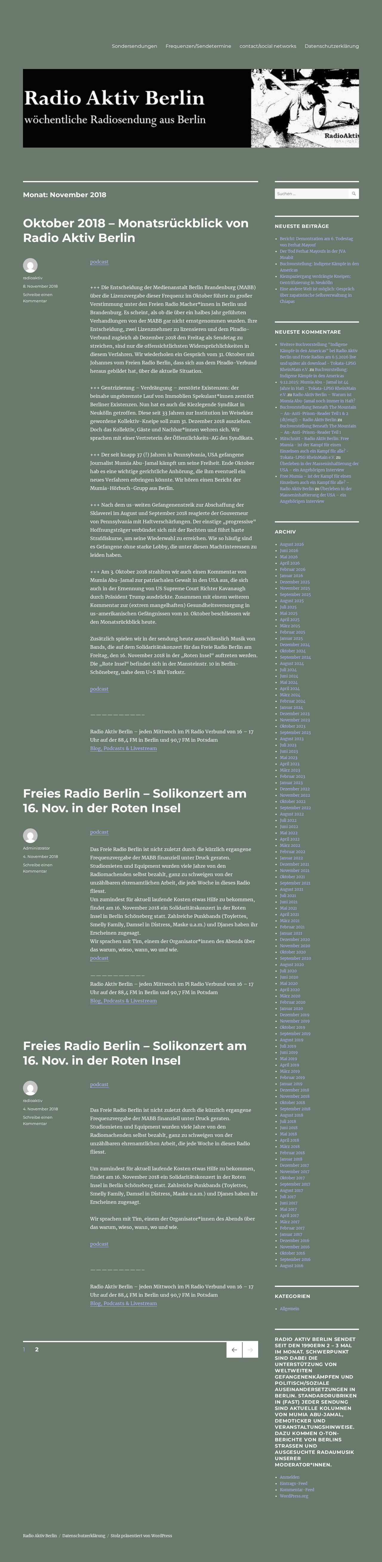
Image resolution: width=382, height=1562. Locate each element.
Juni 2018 (289, 1127)
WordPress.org (294, 1496)
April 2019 (289, 1065)
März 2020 (290, 996)
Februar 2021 (292, 927)
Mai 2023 (288, 757)
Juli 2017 (288, 1196)
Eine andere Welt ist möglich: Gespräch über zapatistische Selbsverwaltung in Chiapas (317, 295)
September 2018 (295, 1109)
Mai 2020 (289, 983)
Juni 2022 (289, 826)
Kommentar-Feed (297, 1489)
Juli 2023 (288, 745)
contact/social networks (268, 46)
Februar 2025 (292, 632)
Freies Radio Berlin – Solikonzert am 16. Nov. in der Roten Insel (135, 800)
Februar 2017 (292, 1228)
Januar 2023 (291, 782)
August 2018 (291, 1115)
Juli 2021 (288, 895)
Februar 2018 (292, 1152)
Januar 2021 (291, 933)
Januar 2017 (291, 1234)
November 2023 (295, 720)
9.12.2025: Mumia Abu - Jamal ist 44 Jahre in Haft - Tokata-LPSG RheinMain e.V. (318, 388)
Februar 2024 (292, 701)
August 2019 (292, 1040)
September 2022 (295, 807)
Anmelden (290, 1477)
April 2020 (290, 989)
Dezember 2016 (294, 1240)
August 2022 (292, 814)
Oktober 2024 (293, 651)
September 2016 (295, 1259)
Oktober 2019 (292, 1027)
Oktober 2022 (293, 801)
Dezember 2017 (294, 1165)
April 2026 (290, 563)
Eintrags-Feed (293, 1483)
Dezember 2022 (295, 789)
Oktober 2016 (292, 1253)
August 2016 (292, 1265)
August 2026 (292, 544)
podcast (99, 262)
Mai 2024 (289, 682)
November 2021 (294, 870)
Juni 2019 (289, 1052)
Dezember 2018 (294, 1090)
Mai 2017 (288, 1209)
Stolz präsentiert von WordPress (141, 1535)
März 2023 (290, 770)
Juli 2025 (288, 607)
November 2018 (294, 1096)
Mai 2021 (288, 908)
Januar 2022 (291, 858)
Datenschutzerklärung (332, 46)
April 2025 (290, 619)
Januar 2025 (291, 638)
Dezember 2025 (295, 582)
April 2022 (290, 839)
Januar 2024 (291, 707)
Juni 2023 (289, 751)
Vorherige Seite (234, 1357)
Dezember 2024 (295, 644)
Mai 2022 (289, 833)
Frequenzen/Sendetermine (198, 46)
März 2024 (290, 695)
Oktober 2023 (292, 726)
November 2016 (295, 1247)
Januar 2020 (291, 1008)
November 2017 (294, 1171)
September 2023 (295, 732)
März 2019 (290, 1071)
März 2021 (290, 920)
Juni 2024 (289, 676)
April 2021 (289, 914)
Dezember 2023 (294, 713)
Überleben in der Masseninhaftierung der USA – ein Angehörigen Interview (316, 495)
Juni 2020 (289, 977)
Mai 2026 (289, 557)
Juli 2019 (288, 1046)
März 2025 (290, 626)
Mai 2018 (288, 1134)
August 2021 (291, 889)
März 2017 (290, 1221)
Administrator (36, 848)
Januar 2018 (291, 1159)
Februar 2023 (292, 776)
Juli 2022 (288, 820)
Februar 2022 (292, 851)
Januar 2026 (291, 575)
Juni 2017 (289, 1203)
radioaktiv (32, 277)
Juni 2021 (289, 902)
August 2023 (292, 738)
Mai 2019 (288, 1058)
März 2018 (290, 1146)
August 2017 (291, 1190)
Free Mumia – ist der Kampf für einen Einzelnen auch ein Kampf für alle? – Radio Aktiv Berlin (315, 482)
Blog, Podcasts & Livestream (123, 748)
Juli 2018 (288, 1121)
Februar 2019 (292, 1077)
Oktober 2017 (292, 1178)
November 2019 (295, 1021)
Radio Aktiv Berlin (40, 1535)
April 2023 (289, 764)
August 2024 (292, 663)
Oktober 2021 (292, 876)
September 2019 (295, 1033)
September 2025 (295, 594)
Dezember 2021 (294, 864)
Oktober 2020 (293, 952)
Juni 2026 (289, 550)
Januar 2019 (291, 1083)
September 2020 (295, 958)
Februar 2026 (293, 569)
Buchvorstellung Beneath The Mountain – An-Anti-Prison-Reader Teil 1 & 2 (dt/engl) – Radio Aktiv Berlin (318, 413)
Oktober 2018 (292, 1102)
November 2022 (295, 795)
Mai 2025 (289, 613)
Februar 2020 (292, 1002)
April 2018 (289, 1140)
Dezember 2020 (295, 939)
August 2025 (292, 600)
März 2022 (290, 845)
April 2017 (289, 1215)
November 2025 (295, 588)
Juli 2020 (288, 971)
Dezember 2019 (294, 1014)
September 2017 (295, 1184)
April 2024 (290, 688)
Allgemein (289, 1308)
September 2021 (295, 883)
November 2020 (295, 945)
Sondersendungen (134, 46)
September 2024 (295, 657)
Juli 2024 (288, 669)
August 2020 (292, 964)
